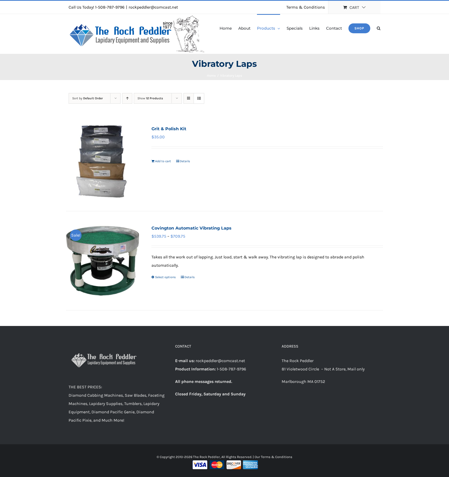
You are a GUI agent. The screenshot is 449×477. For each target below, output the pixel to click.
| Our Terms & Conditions (272, 457)
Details (185, 161)
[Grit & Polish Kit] (102, 161)
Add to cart (163, 161)
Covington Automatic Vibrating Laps (191, 228)
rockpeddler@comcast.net (153, 7)
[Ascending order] (127, 98)
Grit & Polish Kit (168, 128)
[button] (378, 28)
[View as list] (199, 98)
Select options (165, 277)
